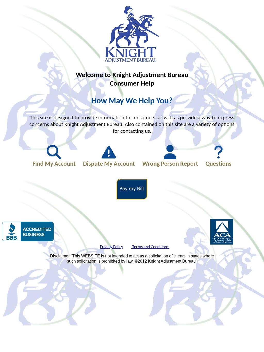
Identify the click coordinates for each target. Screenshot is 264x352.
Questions (218, 164)
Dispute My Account (109, 164)
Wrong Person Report (170, 164)
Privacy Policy (111, 247)
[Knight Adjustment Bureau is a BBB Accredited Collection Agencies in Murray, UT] (28, 231)
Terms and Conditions (150, 247)
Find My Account (54, 164)
